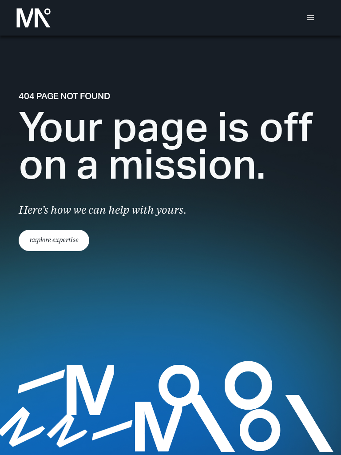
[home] (33, 18)
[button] (310, 17)
